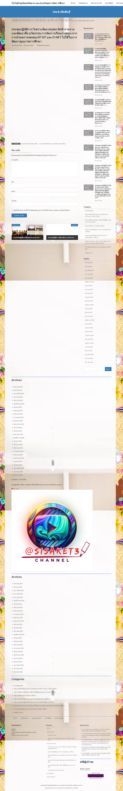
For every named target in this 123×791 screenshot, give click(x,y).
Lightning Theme (62, 788)
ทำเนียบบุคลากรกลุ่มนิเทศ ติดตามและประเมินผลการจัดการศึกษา (61, 739)
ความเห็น (15, 160)
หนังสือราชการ (89, 253)
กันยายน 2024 (89, 328)
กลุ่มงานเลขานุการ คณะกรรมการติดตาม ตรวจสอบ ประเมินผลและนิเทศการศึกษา (98, 242)
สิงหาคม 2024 (89, 331)
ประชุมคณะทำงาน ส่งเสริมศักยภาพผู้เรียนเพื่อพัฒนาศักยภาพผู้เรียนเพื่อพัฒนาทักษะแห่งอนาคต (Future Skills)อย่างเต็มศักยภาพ (103, 88)
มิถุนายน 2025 (89, 301)
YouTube (16, 489)
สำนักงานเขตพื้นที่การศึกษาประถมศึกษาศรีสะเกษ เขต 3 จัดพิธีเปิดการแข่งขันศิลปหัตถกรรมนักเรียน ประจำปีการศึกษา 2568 (102, 134)
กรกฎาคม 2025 (89, 297)
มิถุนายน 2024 (89, 339)
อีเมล (14, 191)
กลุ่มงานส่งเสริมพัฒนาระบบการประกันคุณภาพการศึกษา (98, 230)
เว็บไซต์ (14, 201)
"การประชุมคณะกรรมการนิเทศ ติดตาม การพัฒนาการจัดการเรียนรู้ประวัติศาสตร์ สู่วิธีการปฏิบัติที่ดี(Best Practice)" (103, 37)
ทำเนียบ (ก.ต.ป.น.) (52, 735)
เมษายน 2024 (89, 347)
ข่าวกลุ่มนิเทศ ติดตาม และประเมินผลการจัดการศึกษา (53, 143)
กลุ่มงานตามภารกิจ (36, 718)
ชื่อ (13, 182)
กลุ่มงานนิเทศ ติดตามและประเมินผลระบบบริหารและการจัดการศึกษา (96, 215)
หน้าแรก (15, 718)
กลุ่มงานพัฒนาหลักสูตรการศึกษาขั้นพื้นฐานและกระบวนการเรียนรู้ (98, 221)
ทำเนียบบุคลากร (24, 718)
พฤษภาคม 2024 (89, 343)
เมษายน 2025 (89, 308)
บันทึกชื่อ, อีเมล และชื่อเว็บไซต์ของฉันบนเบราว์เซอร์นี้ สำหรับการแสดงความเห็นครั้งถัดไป (42, 210)
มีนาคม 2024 (88, 350)
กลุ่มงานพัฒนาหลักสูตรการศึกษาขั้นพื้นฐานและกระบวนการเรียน (62, 766)
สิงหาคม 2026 (89, 262)
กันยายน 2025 (89, 289)
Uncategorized (89, 210)
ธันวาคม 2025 (89, 278)
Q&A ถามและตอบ (59, 718)
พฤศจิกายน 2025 (89, 282)
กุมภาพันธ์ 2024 (89, 354)
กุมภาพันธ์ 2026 (89, 270)
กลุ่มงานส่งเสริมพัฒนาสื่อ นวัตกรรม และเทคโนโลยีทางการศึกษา (96, 236)
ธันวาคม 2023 (89, 362)
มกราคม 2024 (89, 358)
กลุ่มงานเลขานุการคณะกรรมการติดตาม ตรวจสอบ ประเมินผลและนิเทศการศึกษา (62, 747)
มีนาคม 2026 (88, 266)
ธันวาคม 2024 (89, 316)
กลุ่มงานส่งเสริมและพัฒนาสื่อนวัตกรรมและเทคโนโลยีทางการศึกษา (62, 761)
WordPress (53, 788)
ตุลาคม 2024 (88, 324)
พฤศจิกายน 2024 (89, 320)
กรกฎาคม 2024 (89, 335)
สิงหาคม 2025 (89, 293)
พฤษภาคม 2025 (89, 305)
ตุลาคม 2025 (88, 285)
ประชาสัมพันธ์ (47, 718)
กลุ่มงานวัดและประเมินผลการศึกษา (29, 143)
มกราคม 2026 (89, 274)
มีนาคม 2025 (88, 312)
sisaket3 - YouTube (19, 479)
